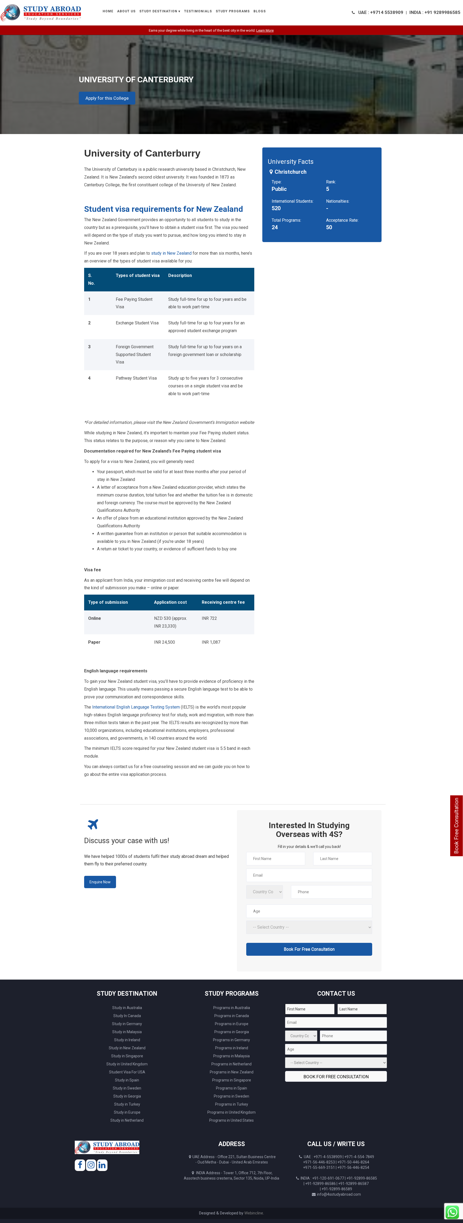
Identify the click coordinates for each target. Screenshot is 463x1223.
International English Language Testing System (136, 707)
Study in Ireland (127, 1040)
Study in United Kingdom (127, 1064)
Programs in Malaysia (231, 1056)
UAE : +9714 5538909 (380, 12)
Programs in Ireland (231, 1048)
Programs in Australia (231, 1008)
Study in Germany (127, 1024)
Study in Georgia (127, 1096)
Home (108, 11)
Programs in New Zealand (231, 1072)
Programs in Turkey (231, 1104)
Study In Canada (127, 1016)
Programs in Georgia (231, 1032)
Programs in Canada (231, 1016)
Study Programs (233, 11)
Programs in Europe (231, 1024)
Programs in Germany (231, 1040)
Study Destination (158, 11)
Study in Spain (127, 1080)
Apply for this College (107, 98)
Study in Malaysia (127, 1032)
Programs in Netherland (231, 1064)
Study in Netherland (127, 1120)
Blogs (259, 11)
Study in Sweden (127, 1088)
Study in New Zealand (127, 1048)
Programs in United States (231, 1120)
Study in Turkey (127, 1104)
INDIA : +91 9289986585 (434, 12)
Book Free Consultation (456, 826)
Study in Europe (127, 1112)
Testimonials (198, 11)
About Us (126, 11)
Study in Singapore (127, 1056)
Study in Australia (127, 1008)
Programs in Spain (231, 1088)
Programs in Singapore (231, 1080)
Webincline (253, 1213)
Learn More (234, 30)
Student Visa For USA (127, 1072)
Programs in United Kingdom (231, 1112)
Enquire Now (100, 882)
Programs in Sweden (231, 1096)
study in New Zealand (171, 253)
